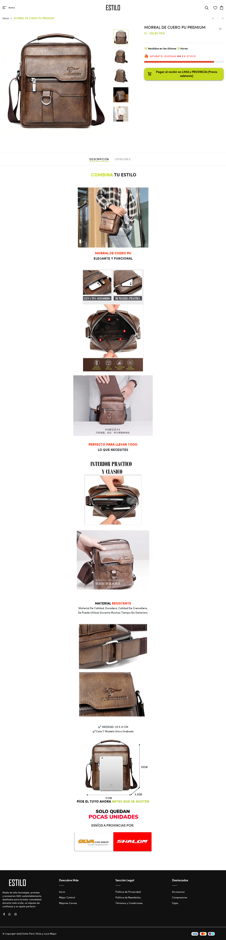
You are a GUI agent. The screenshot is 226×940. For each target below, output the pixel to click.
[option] (55, 80)
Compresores (179, 897)
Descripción (99, 159)
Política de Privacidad (128, 891)
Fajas (175, 903)
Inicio (5, 18)
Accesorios (178, 891)
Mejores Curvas (68, 903)
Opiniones (123, 159)
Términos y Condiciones (129, 903)
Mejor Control (67, 897)
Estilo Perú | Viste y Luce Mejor (39, 933)
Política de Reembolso (128, 897)
